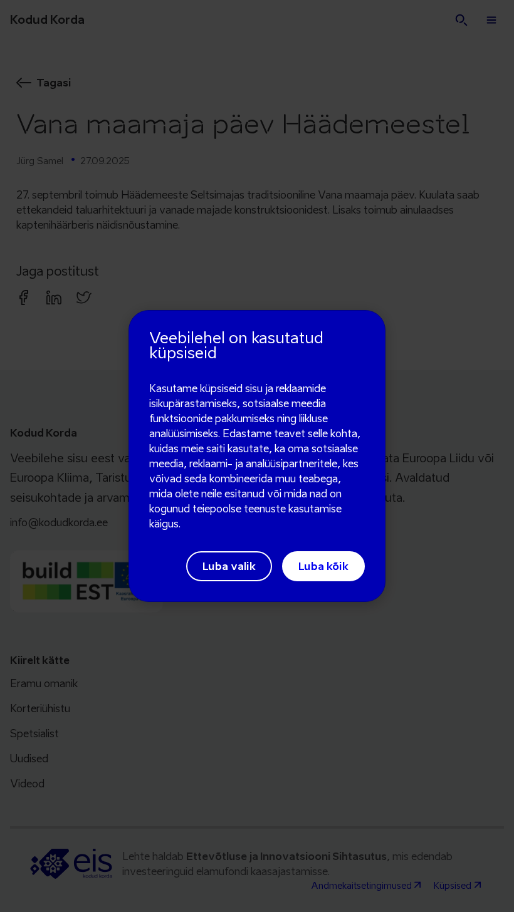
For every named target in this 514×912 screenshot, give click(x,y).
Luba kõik (323, 566)
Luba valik (229, 566)
